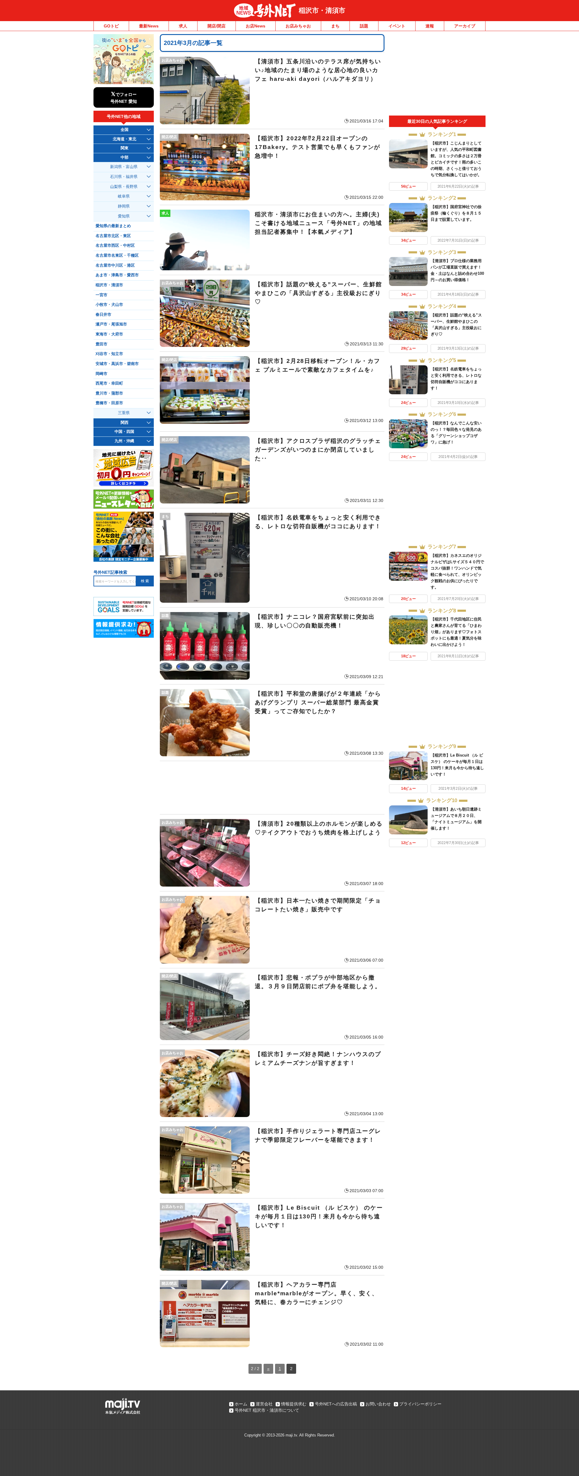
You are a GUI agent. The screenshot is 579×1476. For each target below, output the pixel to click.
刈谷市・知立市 (109, 354)
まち (335, 26)
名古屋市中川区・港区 (115, 265)
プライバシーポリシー (420, 1403)
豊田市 (101, 344)
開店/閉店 (216, 26)
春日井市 (103, 315)
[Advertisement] (272, 787)
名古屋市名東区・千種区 (117, 255)
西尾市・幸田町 (109, 383)
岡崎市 (101, 374)
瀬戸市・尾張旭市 (111, 324)
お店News (255, 26)
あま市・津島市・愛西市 (117, 275)
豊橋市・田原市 (109, 403)
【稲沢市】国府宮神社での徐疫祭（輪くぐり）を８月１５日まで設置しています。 (456, 213)
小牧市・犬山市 (109, 305)
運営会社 (264, 1403)
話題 (364, 26)
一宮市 (101, 295)
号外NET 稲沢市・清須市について (267, 1410)
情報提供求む (293, 1403)
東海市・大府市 (109, 334)
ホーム (241, 1403)
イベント (396, 26)
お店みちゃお (298, 26)
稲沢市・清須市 (322, 10)
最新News (149, 26)
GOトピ (111, 26)
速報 (430, 26)
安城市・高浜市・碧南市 (117, 364)
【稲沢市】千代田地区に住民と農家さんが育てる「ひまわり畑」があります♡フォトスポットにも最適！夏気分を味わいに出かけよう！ (456, 632)
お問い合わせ (378, 1403)
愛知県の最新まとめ (113, 226)
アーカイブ (464, 26)
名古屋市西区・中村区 (115, 245)
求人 (183, 26)
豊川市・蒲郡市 (109, 393)
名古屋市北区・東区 (113, 236)
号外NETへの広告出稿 (336, 1403)
